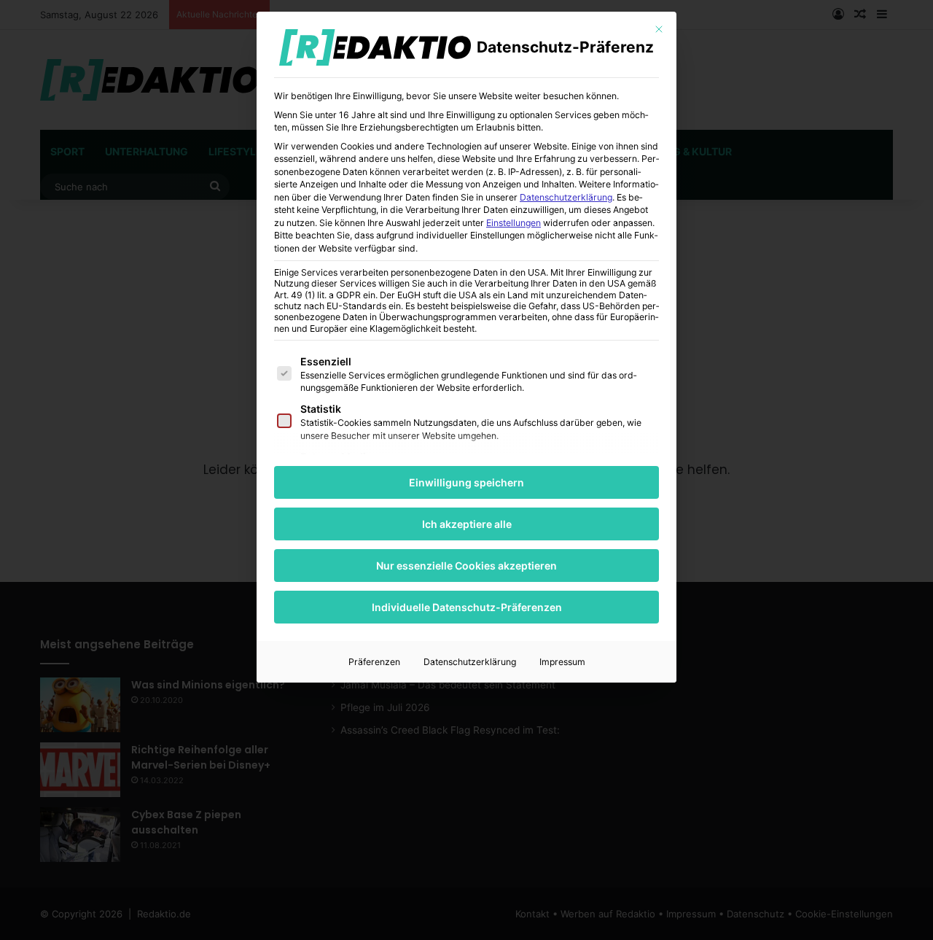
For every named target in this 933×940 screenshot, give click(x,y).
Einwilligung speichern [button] (466, 482)
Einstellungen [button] (513, 222)
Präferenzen (374, 661)
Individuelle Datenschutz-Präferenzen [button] (467, 607)
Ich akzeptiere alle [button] (467, 524)
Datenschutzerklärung (566, 197)
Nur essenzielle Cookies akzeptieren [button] (466, 565)
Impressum (562, 661)
